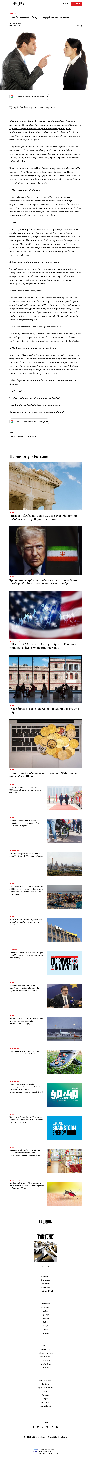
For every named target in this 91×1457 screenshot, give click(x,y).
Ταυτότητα (45, 1384)
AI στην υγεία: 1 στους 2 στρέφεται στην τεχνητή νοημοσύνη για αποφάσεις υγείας (26, 922)
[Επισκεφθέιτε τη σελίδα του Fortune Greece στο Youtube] (47, 1427)
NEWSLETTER (76, 4)
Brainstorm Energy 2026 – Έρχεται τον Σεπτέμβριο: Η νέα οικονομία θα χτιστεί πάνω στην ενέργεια (26, 1120)
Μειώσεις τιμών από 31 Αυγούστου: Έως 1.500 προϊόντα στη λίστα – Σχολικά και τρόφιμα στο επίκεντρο (24, 1153)
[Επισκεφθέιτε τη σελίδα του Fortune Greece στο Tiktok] (52, 1427)
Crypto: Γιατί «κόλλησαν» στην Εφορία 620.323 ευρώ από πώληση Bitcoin (43, 774)
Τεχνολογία (45, 1315)
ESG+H (45, 1346)
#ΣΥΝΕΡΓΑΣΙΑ (32, 437)
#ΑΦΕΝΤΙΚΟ (21, 437)
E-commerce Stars (45, 1360)
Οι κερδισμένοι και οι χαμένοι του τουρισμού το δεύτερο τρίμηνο (44, 710)
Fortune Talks (45, 1287)
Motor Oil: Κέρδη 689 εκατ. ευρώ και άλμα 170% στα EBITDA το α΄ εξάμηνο (26, 854)
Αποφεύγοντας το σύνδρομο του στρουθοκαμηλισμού (36, 412)
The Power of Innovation (45, 1353)
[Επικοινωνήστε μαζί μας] (57, 1427)
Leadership (45, 1329)
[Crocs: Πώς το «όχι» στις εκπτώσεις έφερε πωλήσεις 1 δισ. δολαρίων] (64, 1062)
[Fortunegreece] (18, 5)
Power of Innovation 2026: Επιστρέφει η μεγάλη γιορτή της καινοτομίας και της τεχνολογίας (26, 955)
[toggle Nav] (10, 4)
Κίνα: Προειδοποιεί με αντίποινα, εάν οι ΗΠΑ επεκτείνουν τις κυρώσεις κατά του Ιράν (26, 790)
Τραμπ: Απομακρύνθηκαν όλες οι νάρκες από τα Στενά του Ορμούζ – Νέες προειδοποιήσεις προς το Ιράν (43, 581)
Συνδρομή (45, 1399)
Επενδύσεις (45, 1318)
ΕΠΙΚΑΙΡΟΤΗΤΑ (14, 512)
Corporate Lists (45, 1276)
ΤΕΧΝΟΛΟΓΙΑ (14, 949)
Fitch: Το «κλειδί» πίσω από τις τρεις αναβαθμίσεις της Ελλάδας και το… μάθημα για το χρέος (43, 517)
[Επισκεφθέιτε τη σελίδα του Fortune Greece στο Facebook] (33, 1427)
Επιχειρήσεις (45, 1307)
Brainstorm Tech (45, 1357)
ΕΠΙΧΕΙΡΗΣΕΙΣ (14, 850)
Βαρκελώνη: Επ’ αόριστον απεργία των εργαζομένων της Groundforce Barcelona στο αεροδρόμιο (26, 1021)
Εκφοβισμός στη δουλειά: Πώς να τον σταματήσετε (35, 405)
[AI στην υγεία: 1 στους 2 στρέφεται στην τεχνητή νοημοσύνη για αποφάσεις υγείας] (64, 930)
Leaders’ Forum (45, 1284)
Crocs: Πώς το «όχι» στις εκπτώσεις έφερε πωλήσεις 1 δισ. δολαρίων (24, 1052)
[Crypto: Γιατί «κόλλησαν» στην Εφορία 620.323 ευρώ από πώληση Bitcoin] (45, 743)
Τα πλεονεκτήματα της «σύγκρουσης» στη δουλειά (34, 398)
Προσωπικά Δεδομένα (45, 1406)
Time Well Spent (46, 1364)
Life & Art (45, 1311)
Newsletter (45, 1395)
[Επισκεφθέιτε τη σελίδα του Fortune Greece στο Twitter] (38, 1427)
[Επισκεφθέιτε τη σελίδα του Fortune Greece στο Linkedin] (42, 1427)
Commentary (46, 1333)
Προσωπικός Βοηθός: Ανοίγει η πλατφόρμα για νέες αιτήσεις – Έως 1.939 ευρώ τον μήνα (24, 823)
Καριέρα (45, 1326)
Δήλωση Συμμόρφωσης (45, 1388)
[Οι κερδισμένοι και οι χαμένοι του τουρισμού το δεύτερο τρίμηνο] (45, 679)
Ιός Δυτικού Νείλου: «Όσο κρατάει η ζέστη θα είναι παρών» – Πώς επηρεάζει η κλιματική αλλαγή (26, 1185)
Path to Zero (45, 1368)
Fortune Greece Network (45, 1291)
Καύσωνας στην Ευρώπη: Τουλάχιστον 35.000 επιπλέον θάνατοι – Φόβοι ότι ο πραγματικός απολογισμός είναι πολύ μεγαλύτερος (26, 890)
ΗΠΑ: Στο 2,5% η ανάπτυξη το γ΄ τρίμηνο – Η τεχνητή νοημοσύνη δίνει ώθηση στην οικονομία (43, 646)
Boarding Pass (45, 1349)
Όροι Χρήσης (45, 1402)
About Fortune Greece (45, 1380)
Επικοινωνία (45, 1391)
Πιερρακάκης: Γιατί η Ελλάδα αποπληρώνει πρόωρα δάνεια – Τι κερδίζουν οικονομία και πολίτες (24, 988)
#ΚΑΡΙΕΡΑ (12, 437)
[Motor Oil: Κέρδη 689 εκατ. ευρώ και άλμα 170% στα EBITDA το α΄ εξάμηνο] (64, 864)
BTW (65, 1437)
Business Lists (45, 1280)
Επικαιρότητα (45, 1304)
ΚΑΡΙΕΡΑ (12, 13)
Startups (45, 1322)
